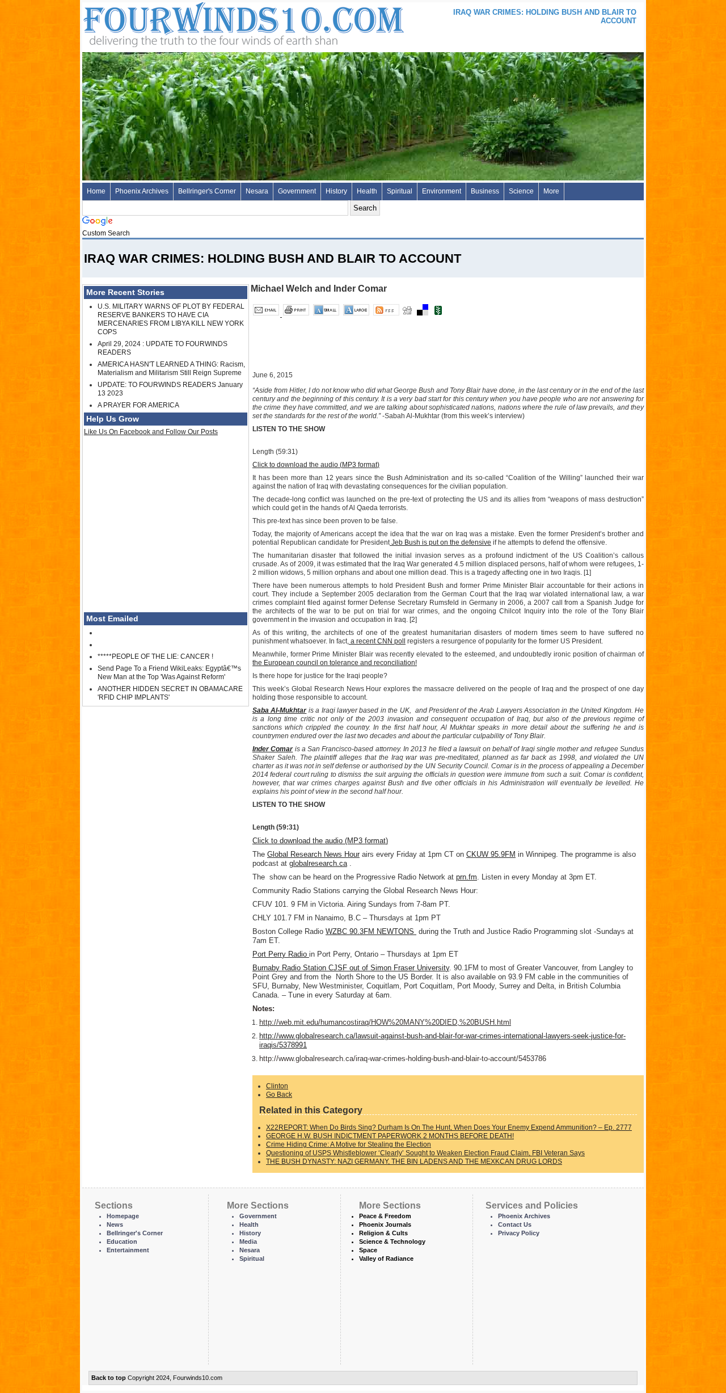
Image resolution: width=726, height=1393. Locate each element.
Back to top (108, 1377)
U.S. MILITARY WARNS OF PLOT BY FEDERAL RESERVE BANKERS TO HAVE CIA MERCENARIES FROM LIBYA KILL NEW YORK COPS (171, 319)
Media (248, 1241)
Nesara (257, 191)
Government (297, 191)
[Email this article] (267, 314)
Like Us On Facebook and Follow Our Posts (151, 432)
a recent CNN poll (377, 641)
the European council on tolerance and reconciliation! (334, 663)
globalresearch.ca (318, 863)
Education (122, 1241)
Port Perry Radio (280, 954)
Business (485, 191)
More (551, 191)
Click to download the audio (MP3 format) (315, 465)
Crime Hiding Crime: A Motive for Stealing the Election (348, 1144)
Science (521, 191)
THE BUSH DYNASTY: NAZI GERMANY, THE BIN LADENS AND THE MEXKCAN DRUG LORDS (414, 1161)
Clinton (277, 1086)
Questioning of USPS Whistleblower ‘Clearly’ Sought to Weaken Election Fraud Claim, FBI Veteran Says (425, 1153)
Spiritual (399, 191)
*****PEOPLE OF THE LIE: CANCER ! (155, 656)
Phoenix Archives (141, 191)
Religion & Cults (383, 1233)
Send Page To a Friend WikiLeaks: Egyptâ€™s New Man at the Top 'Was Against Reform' (169, 672)
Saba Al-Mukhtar (279, 710)
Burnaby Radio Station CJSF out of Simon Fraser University (350, 967)
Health (367, 191)
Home (96, 191)
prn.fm (466, 877)
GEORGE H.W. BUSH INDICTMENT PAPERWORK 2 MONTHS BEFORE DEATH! (390, 1136)
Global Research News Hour (313, 854)
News (115, 1224)
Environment (441, 191)
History (336, 191)
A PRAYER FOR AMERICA (138, 405)
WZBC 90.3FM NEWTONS (371, 931)
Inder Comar (272, 749)
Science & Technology (392, 1241)
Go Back (279, 1095)
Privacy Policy (518, 1233)
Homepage (123, 1216)
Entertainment (128, 1250)
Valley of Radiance (386, 1258)
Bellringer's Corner (207, 191)
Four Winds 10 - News (195, 22)
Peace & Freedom (385, 1216)
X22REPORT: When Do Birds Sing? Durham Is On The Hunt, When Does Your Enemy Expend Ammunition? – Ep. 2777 (449, 1127)
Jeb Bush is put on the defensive (440, 542)
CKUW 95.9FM (491, 854)
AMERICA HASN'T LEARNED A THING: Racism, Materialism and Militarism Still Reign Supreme (171, 368)
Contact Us (514, 1224)
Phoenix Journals (385, 1224)
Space (368, 1250)
